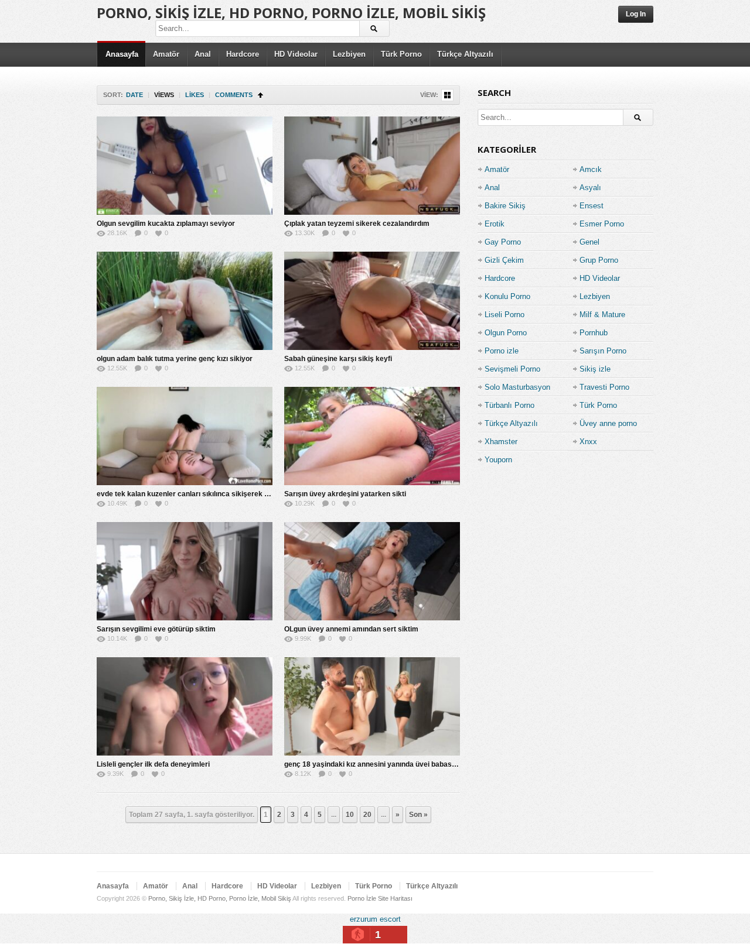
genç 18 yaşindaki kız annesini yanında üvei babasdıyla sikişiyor (391, 764)
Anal (203, 54)
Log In (636, 14)
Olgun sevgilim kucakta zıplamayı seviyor (166, 223)
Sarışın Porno (602, 350)
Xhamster (501, 441)
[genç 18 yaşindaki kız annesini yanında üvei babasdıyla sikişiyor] (372, 706)
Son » (418, 815)
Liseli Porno (504, 314)
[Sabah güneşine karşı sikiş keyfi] (372, 301)
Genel (589, 242)
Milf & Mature (602, 314)
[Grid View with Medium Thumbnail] (447, 95)
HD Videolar (296, 54)
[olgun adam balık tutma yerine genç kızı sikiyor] (184, 301)
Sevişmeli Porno (512, 369)
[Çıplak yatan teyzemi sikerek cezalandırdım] (372, 165)
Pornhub (593, 332)
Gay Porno (503, 242)
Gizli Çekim (504, 260)
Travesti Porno (604, 387)
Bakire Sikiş (505, 205)
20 (367, 815)
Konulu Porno (507, 296)
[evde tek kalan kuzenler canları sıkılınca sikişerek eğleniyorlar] (184, 436)
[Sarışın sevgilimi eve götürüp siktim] (184, 571)
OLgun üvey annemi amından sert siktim (351, 629)
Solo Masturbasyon (517, 387)
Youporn (498, 459)
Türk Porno (401, 54)
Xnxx (588, 441)
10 (350, 815)
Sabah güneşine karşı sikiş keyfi (338, 359)
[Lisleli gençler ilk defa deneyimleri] (184, 706)
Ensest (591, 205)
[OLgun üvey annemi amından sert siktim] (372, 571)
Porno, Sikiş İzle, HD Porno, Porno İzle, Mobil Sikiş (291, 12)
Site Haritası (395, 898)
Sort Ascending (260, 95)
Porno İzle (361, 898)
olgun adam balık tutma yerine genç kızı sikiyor (175, 359)
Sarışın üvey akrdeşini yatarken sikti (345, 494)
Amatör (166, 54)
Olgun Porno (506, 332)
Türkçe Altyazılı (465, 54)
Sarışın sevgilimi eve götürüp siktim (156, 629)
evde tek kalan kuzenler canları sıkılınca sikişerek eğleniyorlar (200, 494)
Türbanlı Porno (509, 405)
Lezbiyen (349, 54)
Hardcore (242, 54)
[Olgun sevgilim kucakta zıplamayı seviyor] (184, 165)
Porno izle (502, 350)
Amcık (590, 169)
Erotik (494, 223)
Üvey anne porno (608, 423)
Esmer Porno (601, 223)
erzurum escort (375, 919)
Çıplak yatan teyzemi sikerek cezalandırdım (356, 223)
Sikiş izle (595, 369)
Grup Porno (598, 260)
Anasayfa (121, 54)
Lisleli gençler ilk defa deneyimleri (153, 764)
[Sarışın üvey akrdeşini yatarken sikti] (372, 436)
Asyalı (590, 187)
